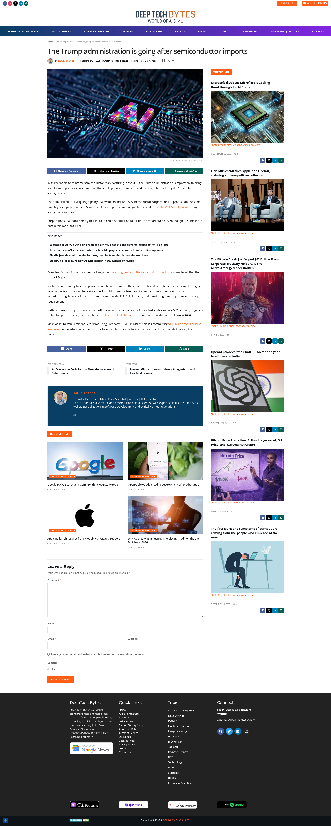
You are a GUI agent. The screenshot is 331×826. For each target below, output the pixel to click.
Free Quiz (287, 3)
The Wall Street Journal (174, 207)
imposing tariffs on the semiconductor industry (141, 272)
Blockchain (154, 31)
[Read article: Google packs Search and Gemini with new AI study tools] (85, 461)
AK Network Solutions (176, 820)
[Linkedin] (237, 731)
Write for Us (316, 3)
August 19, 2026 (137, 489)
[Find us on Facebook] (5, 3)
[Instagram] (246, 731)
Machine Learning (96, 31)
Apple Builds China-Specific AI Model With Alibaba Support (83, 538)
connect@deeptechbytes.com (236, 719)
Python (127, 31)
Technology (249, 31)
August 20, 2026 (57, 489)
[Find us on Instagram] (10, 3)
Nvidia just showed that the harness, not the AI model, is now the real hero (99, 255)
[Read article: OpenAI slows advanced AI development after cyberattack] (165, 461)
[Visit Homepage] (165, 16)
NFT (225, 31)
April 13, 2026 (219, 511)
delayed (107, 315)
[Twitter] (229, 731)
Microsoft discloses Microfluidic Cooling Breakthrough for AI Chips (240, 85)
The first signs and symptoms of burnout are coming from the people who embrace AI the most (244, 533)
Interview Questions (285, 31)
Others (317, 31)
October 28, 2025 (220, 423)
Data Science (60, 31)
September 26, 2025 (90, 60)
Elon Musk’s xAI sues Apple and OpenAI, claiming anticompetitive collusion (240, 173)
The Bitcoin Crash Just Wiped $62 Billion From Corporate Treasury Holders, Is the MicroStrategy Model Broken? (245, 263)
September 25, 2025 (221, 154)
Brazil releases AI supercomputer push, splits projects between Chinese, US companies (106, 250)
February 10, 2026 (221, 604)
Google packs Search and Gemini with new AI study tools (82, 484)
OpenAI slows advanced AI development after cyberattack (164, 484)
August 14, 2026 (137, 547)
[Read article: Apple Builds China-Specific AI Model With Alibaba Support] (85, 515)
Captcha (52, 662)
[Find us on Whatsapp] (26, 3)
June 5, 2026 (218, 334)
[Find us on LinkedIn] (21, 3)
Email (51, 638)
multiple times (122, 315)
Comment (54, 580)
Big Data (203, 31)
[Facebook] (220, 731)
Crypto (180, 31)
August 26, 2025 (220, 242)
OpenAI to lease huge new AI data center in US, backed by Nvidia (92, 260)
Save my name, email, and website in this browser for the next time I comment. (98, 654)
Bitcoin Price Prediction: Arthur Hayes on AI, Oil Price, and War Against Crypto (246, 442)
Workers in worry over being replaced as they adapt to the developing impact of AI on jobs (109, 244)
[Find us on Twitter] (15, 3)
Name (52, 623)
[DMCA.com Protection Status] (79, 820)
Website (133, 638)
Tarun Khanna (66, 60)
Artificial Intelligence (22, 31)
